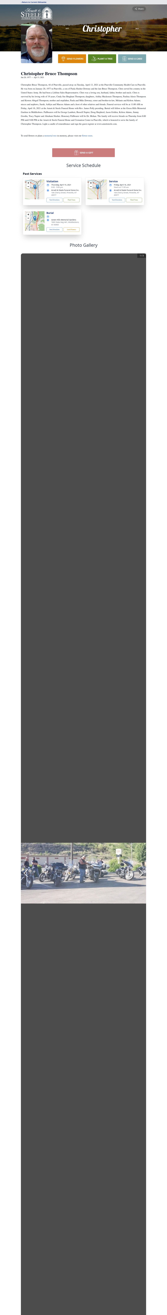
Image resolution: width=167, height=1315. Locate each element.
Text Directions (54, 200)
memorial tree (50, 135)
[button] (34, 186)
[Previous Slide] (26, 873)
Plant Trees (71, 200)
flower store (87, 135)
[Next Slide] (141, 873)
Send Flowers (71, 229)
